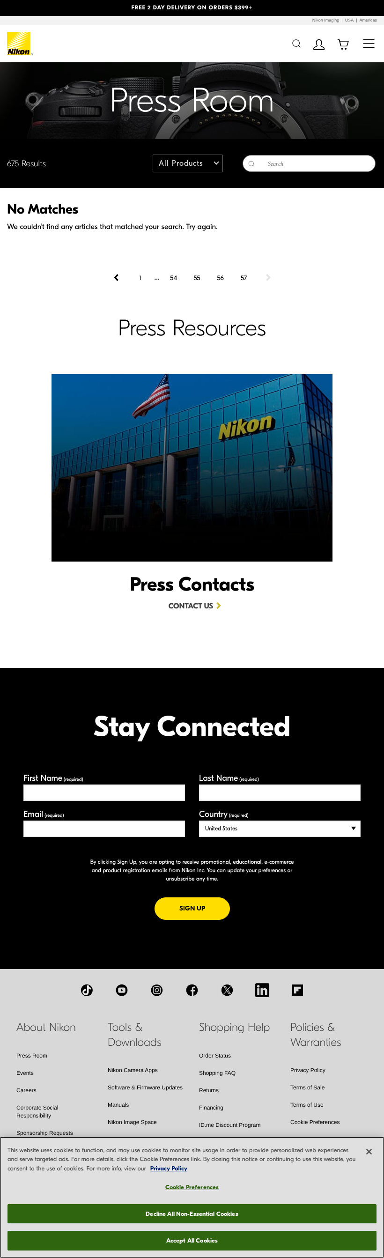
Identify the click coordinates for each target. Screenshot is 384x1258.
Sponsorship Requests (44, 1133)
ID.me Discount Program (229, 1125)
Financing (211, 1107)
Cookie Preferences (315, 1122)
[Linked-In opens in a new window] (262, 990)
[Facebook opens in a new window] (192, 990)
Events (25, 1073)
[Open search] (296, 43)
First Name (53, 778)
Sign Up (204, 908)
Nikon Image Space (132, 1122)
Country (223, 814)
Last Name (229, 778)
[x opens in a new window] (227, 990)
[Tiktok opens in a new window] (87, 990)
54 (173, 278)
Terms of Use (307, 1105)
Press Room (31, 1055)
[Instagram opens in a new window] (157, 990)
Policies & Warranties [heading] (315, 1035)
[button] (29, 8)
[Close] (369, 1151)
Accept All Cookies (192, 1240)
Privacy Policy (307, 1070)
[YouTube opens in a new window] (122, 990)
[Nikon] (20, 43)
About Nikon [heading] (46, 1027)
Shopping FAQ (217, 1073)
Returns (209, 1090)
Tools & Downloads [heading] (135, 1035)
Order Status (215, 1055)
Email (43, 814)
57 (244, 278)
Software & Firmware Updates (145, 1087)
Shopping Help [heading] (234, 1027)
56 (220, 278)
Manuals (118, 1105)
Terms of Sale (307, 1087)
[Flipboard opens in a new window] (297, 990)
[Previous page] (117, 277)
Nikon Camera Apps (133, 1070)
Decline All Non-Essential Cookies (192, 1213)
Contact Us (191, 606)
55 (196, 278)
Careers (26, 1090)
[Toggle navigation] (369, 43)
